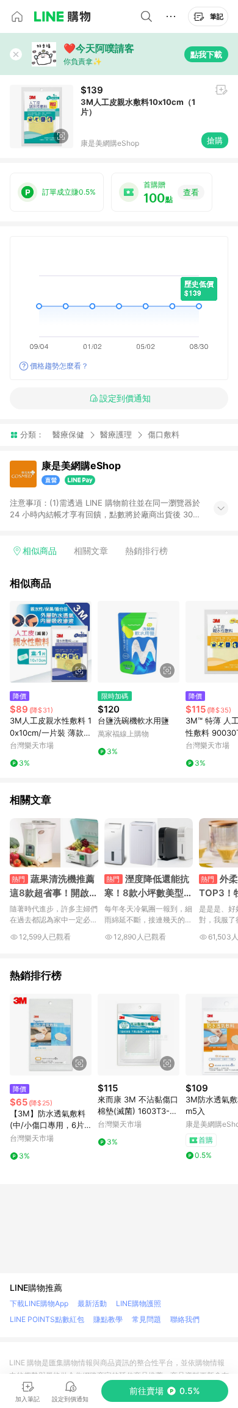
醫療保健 (68, 434)
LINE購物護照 (138, 1303)
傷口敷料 (163, 434)
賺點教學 (108, 1319)
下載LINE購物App (39, 1303)
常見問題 (146, 1319)
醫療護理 (116, 434)
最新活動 (92, 1303)
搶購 (215, 140)
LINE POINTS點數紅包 (47, 1319)
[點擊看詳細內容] (51, 642)
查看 (191, 192)
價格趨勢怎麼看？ (59, 365)
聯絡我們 (185, 1319)
